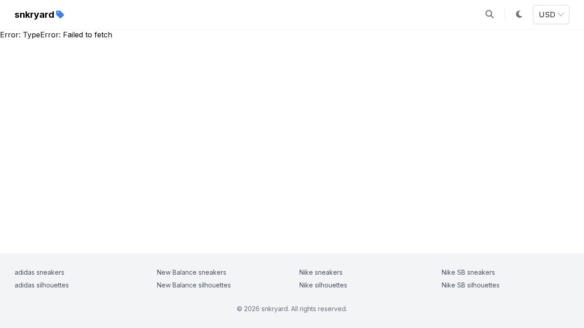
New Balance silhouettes (194, 285)
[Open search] (489, 14)
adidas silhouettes (42, 285)
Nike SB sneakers (468, 272)
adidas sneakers (39, 272)
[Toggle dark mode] (519, 14)
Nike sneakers (321, 272)
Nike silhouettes (323, 285)
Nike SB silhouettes (471, 285)
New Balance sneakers (191, 272)
